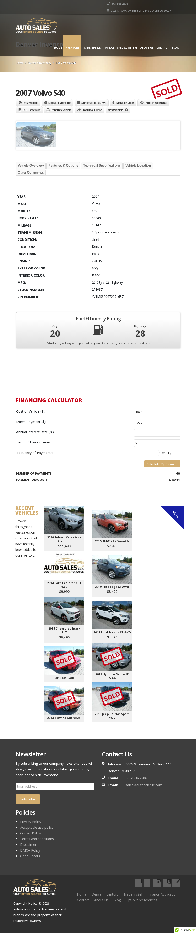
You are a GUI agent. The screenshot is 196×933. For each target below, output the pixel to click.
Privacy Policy (30, 821)
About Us (146, 47)
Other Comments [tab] (31, 172)
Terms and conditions (37, 839)
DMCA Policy (30, 850)
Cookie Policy (30, 833)
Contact (162, 47)
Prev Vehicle (30, 103)
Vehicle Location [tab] (138, 165)
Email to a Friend (92, 110)
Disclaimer (28, 844)
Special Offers (127, 47)
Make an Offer (125, 103)
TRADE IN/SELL (91, 47)
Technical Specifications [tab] (101, 165)
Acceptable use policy (36, 827)
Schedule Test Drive (93, 103)
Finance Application (163, 894)
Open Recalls (30, 856)
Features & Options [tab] (63, 165)
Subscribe (27, 799)
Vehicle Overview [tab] (31, 165)
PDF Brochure (32, 110)
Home (58, 47)
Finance (108, 47)
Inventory (72, 47)
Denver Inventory (105, 894)
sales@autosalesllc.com (143, 785)
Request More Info (59, 103)
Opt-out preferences (141, 900)
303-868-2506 (119, 3)
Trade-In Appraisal (155, 103)
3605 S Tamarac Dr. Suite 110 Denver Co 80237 (140, 10)
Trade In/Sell (133, 894)
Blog (175, 47)
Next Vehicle (115, 110)
